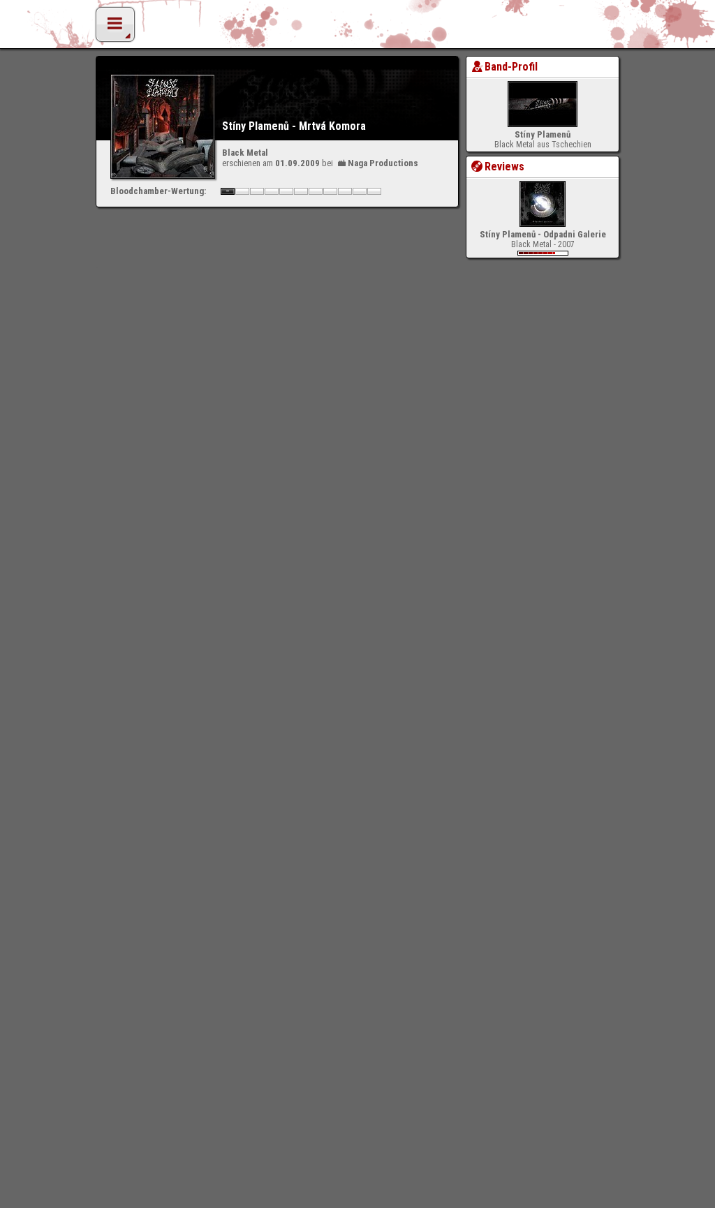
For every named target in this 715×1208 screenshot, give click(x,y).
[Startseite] (357, 28)
